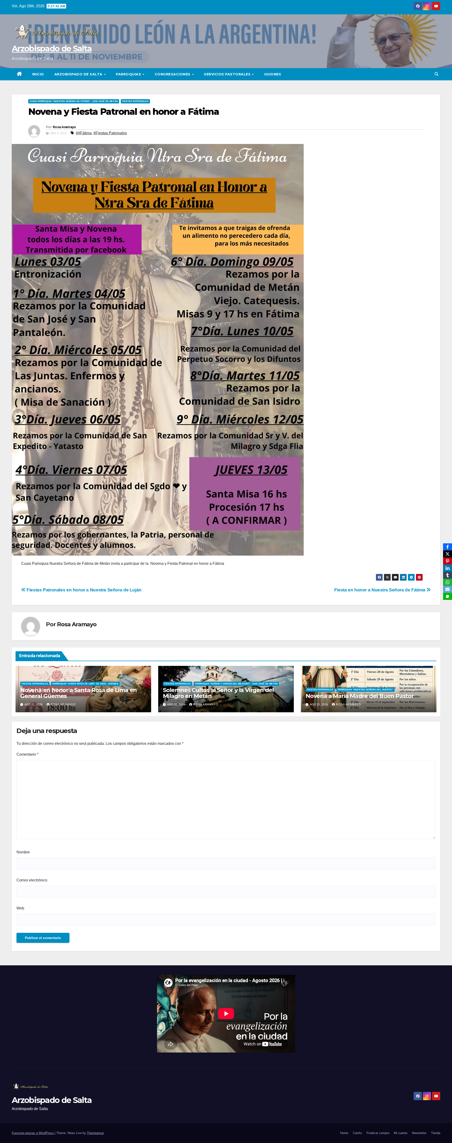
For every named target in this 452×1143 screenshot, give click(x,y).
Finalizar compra (378, 1133)
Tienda (435, 1133)
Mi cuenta (400, 1133)
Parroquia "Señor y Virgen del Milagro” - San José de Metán (236, 683)
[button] (436, 74)
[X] (447, 553)
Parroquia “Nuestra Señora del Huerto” (365, 689)
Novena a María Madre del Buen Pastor (360, 695)
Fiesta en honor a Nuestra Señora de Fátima (380, 589)
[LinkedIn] (447, 568)
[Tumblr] (447, 575)
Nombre (23, 852)
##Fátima (84, 133)
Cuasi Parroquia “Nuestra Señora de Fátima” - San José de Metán (74, 101)
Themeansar (95, 1133)
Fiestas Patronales (135, 101)
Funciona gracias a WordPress (33, 1133)
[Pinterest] (447, 561)
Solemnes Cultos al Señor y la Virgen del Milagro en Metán (218, 693)
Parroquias (129, 74)
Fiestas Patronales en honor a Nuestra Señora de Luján (83, 589)
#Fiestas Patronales (110, 133)
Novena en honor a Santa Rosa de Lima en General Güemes (78, 693)
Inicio (38, 74)
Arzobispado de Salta (52, 48)
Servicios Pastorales (228, 74)
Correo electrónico (31, 880)
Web (20, 908)
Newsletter (419, 1133)
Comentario (27, 754)
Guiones (272, 74)
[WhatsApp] (447, 582)
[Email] (447, 589)
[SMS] (447, 596)
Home (344, 1133)
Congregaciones (173, 74)
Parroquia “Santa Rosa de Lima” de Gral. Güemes (85, 683)
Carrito (357, 1133)
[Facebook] (447, 546)
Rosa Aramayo (64, 127)
